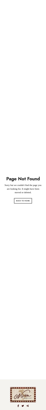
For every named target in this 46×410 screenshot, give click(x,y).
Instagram (28, 406)
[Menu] (39, 6)
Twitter (23, 406)
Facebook (18, 406)
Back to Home (23, 201)
